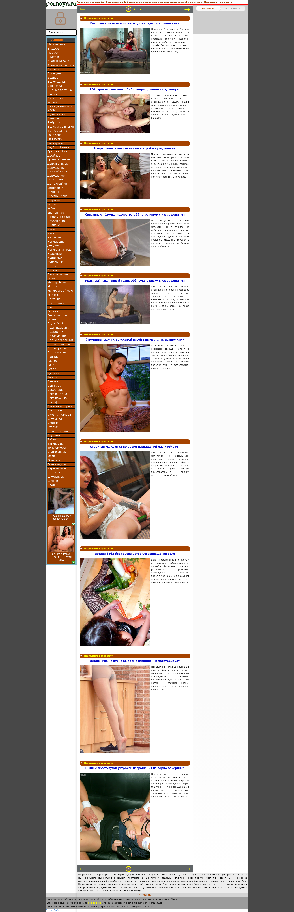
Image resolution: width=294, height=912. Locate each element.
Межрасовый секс (60, 291)
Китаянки (54, 237)
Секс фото (55, 402)
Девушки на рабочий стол (57, 170)
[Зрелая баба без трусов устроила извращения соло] (115, 602)
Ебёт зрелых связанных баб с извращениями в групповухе (134, 89)
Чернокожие (56, 468)
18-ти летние (56, 44)
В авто (52, 94)
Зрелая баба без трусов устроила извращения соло (134, 554)
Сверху (52, 381)
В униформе (56, 114)
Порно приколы (58, 344)
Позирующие (57, 336)
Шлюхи (52, 481)
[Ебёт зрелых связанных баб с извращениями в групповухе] (115, 113)
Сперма (52, 423)
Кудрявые (54, 258)
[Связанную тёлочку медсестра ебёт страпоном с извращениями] (115, 242)
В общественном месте (59, 108)
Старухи (53, 427)
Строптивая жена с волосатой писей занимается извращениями (134, 339)
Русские (53, 373)
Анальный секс (58, 61)
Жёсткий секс (57, 196)
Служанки (54, 419)
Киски (51, 233)
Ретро (51, 369)
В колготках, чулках (56, 100)
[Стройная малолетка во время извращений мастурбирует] (115, 495)
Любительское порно (58, 276)
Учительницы (56, 452)
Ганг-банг (54, 135)
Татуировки (55, 444)
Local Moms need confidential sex (61, 517)
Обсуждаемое (232, 8)
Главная (56, 39)
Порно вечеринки (60, 340)
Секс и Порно (57, 394)
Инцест (52, 229)
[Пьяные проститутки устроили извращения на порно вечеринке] (115, 816)
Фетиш (52, 456)
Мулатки (53, 295)
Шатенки (53, 472)
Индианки (54, 225)
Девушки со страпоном (56, 178)
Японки (52, 485)
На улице (53, 299)
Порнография (57, 348)
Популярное (208, 8)
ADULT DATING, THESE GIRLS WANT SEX (61, 557)
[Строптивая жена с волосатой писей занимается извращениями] (115, 388)
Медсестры (55, 286)
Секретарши (56, 390)
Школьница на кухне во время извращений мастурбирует (135, 661)
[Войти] (60, 18)
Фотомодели (56, 464)
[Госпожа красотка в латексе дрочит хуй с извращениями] (115, 51)
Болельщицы (56, 82)
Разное (52, 361)
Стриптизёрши (57, 431)
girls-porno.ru (94, 903)
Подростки (55, 332)
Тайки (51, 439)
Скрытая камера (59, 415)
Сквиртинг (54, 410)
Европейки (55, 188)
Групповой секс (58, 151)
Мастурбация (57, 282)
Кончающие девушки (56, 244)
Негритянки (55, 303)
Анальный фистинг (60, 65)
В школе (53, 118)
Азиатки (53, 57)
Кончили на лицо (59, 250)
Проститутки (56, 352)
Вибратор (54, 122)
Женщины (54, 192)
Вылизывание (57, 131)
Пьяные (52, 357)
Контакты (143, 895)
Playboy (53, 53)
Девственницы (57, 164)
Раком (51, 365)
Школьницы (56, 477)
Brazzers (53, 49)
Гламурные (55, 143)
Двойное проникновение (58, 158)
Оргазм (52, 311)
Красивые (54, 254)
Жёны (51, 208)
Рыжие (52, 377)
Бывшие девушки (60, 90)
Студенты (54, 435)
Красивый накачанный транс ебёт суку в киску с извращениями (135, 281)
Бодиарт (53, 78)
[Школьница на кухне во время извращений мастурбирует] (115, 709)
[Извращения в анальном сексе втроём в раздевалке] (115, 176)
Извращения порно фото (98, 18)
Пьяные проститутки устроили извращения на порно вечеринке (134, 768)
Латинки (53, 270)
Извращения (56, 221)
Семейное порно (59, 406)
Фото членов (56, 460)
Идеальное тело (59, 217)
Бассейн (53, 69)
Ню (49, 307)
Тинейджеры (56, 448)
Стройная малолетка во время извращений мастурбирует (135, 447)
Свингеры (54, 386)
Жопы (51, 204)
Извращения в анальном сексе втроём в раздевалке (134, 148)
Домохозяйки (57, 184)
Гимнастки (54, 139)
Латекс (52, 266)
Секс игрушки (57, 398)
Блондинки (55, 73)
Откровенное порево (57, 317)
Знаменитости (57, 213)
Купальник (55, 262)
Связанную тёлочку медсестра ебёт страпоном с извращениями (135, 214)
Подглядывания (58, 328)
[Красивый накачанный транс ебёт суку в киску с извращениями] (115, 304)
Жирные (53, 200)
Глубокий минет (59, 147)
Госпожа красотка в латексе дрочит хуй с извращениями (134, 23)
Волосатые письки (60, 127)
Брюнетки (54, 86)
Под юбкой (55, 323)
